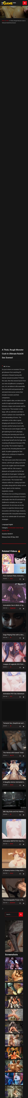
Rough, (21, 528)
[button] (1, 9)
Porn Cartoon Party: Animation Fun (14, 576)
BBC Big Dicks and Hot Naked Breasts (14, 811)
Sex (8, 530)
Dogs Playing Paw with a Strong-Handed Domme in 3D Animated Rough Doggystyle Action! (14, 635)
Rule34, (4, 530)
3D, (9, 528)
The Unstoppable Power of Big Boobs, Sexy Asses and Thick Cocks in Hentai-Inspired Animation (14, 900)
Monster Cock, (14, 528)
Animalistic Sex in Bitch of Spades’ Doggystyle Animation (14, 605)
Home (3, 20)
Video (7, 20)
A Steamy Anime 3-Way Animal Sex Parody (14, 870)
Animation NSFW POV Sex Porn (14, 841)
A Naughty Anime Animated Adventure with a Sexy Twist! (14, 782)
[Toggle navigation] (25, 3)
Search (21, 914)
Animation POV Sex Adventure (13, 694)
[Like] (20, 579)
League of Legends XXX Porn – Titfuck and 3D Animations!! (14, 664)
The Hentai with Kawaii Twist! (13, 753)
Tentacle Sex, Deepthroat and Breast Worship (14, 723)
